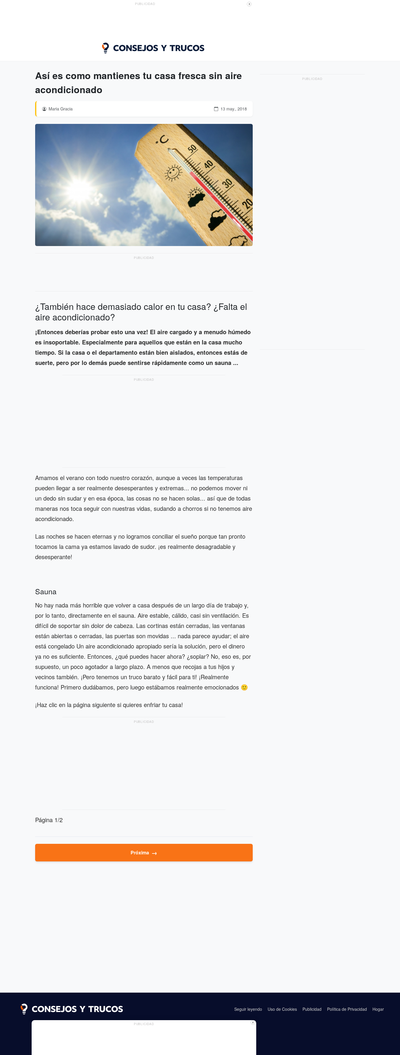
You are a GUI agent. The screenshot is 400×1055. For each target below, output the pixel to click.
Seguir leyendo (248, 1009)
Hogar (378, 1009)
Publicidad (312, 1009)
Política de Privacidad (347, 1009)
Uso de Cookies (282, 1009)
